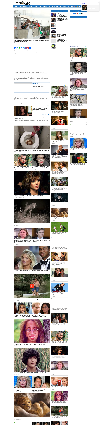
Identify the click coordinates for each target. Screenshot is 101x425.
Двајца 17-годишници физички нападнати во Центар (61, 35)
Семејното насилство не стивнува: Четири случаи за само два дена (62, 19)
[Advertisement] (78, 26)
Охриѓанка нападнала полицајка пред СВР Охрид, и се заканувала (62, 45)
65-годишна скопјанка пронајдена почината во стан (61, 30)
